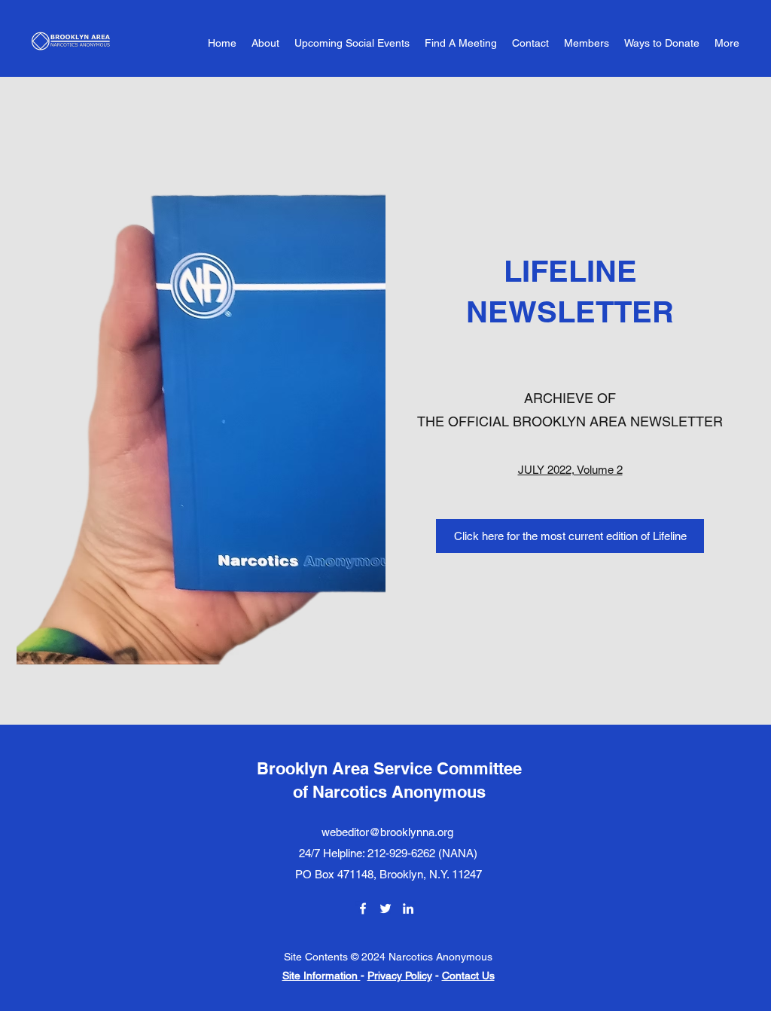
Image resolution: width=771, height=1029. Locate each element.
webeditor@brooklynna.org (387, 832)
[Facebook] (362, 908)
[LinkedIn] (408, 908)
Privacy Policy (399, 975)
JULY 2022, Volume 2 (570, 469)
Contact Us (468, 975)
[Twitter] (385, 908)
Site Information (321, 975)
